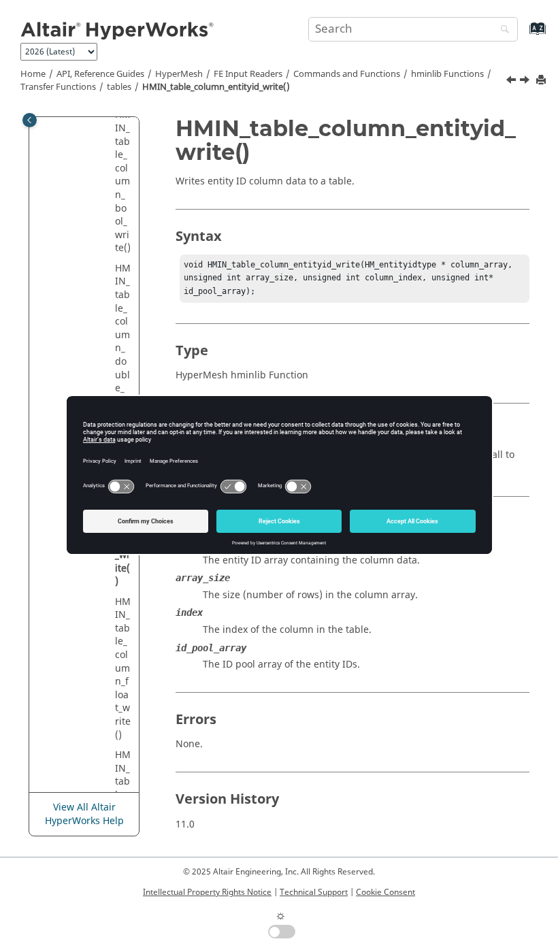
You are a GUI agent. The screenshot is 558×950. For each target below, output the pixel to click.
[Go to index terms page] (523, 35)
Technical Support (314, 892)
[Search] (501, 30)
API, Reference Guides (100, 74)
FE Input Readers (248, 74)
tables (119, 87)
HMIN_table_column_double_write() (123, 342)
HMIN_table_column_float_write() (123, 668)
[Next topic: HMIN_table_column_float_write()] (526, 81)
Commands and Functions (346, 74)
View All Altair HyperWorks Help (84, 814)
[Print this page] (542, 80)
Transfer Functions (58, 87)
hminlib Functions (447, 74)
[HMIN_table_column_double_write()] (512, 81)
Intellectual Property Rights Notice (207, 892)
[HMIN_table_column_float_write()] (526, 81)
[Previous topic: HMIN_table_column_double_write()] (512, 81)
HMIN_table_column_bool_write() (123, 181)
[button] (109, 269)
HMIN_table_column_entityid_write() (216, 87)
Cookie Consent (385, 892)
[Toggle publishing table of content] (29, 120)
